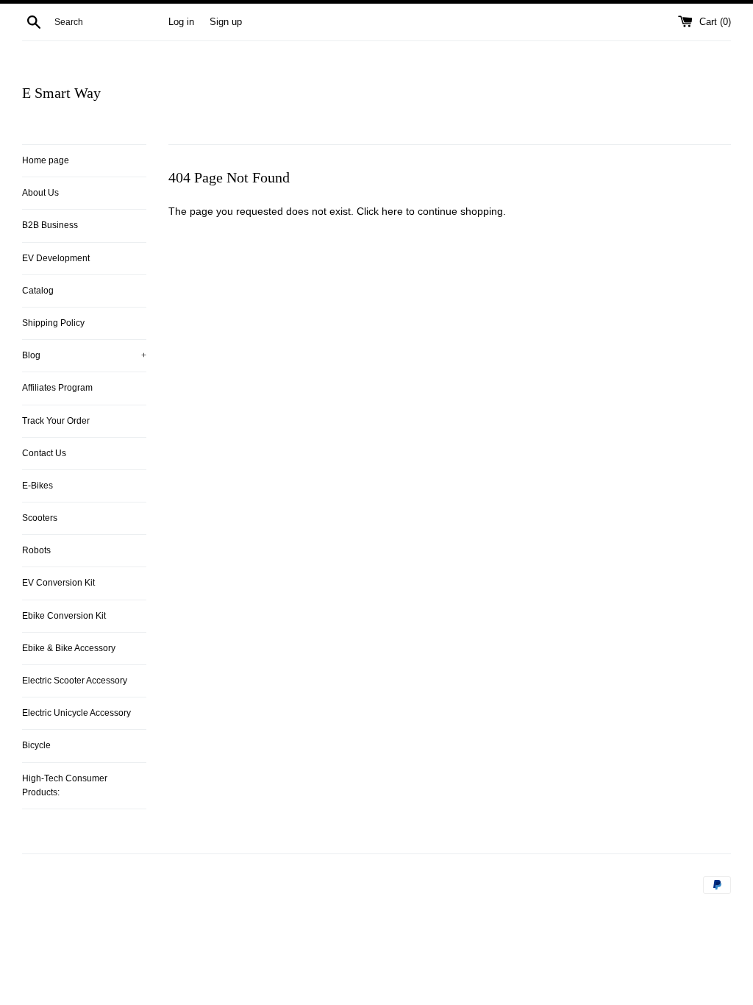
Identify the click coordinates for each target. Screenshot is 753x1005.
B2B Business (50, 225)
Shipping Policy (53, 323)
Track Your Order (56, 421)
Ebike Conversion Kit (64, 616)
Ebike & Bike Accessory (68, 648)
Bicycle (36, 745)
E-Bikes (37, 485)
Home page (45, 160)
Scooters (39, 518)
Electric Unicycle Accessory (76, 713)
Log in (181, 22)
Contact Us (44, 453)
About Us (40, 193)
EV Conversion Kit (58, 583)
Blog (84, 355)
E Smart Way (61, 93)
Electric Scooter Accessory (74, 680)
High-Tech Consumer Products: (64, 785)
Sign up (226, 22)
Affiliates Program (57, 388)
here (392, 211)
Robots (36, 550)
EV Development (56, 258)
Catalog (38, 290)
